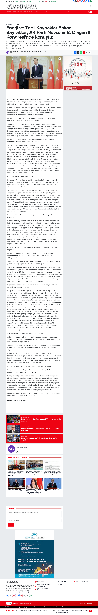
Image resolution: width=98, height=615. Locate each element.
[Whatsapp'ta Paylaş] (81, 52)
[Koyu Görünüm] (89, 12)
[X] (10, 595)
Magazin (48, 12)
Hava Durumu (40, 581)
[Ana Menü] (91, 12)
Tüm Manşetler (41, 586)
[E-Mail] (17, 451)
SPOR (42, 12)
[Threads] (27, 595)
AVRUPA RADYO (80, 583)
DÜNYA (37, 12)
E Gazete (70, 12)
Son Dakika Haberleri (42, 588)
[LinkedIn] (19, 595)
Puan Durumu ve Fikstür (43, 584)
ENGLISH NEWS (62, 581)
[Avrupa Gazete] (21, 6)
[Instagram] (16, 595)
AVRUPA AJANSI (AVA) (82, 581)
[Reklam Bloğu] (34, 554)
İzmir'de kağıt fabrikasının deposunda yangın (33, 610)
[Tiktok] (24, 595)
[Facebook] (7, 595)
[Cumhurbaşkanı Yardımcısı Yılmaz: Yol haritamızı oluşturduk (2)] (34, 465)
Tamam (64, 607)
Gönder (11, 525)
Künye (60, 584)
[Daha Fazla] (84, 52)
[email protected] (24, 592)
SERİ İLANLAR (62, 583)
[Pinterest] (13, 595)
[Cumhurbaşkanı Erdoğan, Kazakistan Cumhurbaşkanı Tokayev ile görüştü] (52, 465)
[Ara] (91, 6)
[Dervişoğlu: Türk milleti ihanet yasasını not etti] (16, 483)
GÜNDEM (9, 12)
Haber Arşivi (40, 589)
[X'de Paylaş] (78, 52)
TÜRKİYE (16, 12)
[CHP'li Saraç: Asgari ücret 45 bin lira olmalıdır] (52, 483)
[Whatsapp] (30, 595)
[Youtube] (22, 595)
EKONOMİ (30, 12)
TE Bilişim (89, 603)
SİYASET (23, 12)
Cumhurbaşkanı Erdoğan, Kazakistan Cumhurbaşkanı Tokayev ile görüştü (52, 473)
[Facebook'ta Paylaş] (75, 52)
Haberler (9, 24)
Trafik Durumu (41, 583)
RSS (9, 603)
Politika (16, 24)
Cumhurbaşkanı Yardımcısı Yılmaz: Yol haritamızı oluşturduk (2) (34, 473)
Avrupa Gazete (22, 448)
